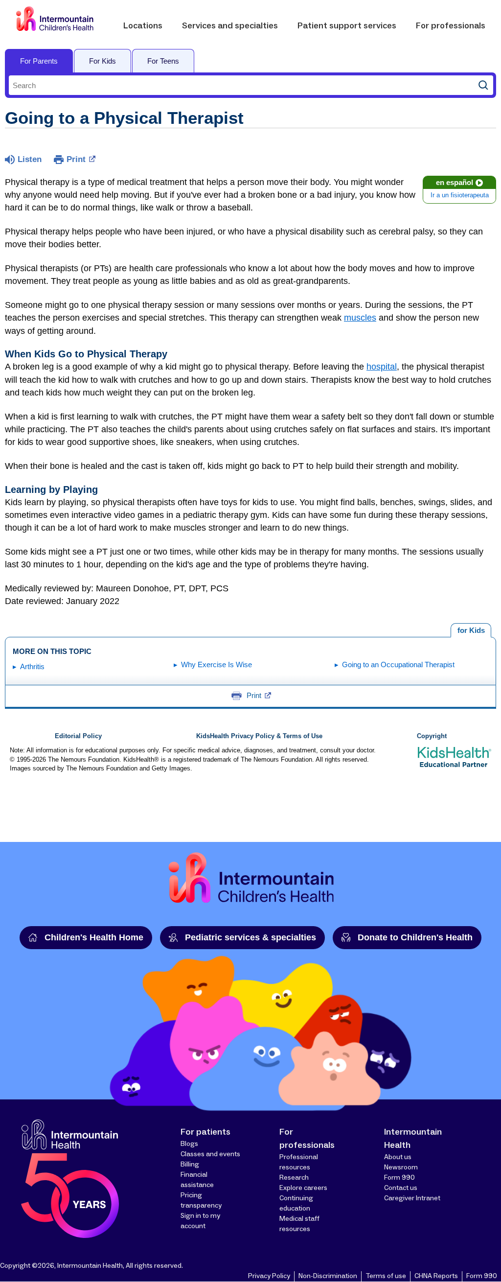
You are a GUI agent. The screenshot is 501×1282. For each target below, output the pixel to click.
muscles (360, 318)
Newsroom (401, 1167)
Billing (190, 1164)
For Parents (39, 61)
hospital (381, 367)
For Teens (163, 61)
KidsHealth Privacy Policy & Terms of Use (259, 736)
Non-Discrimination (327, 1276)
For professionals (450, 26)
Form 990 (399, 1177)
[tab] (471, 630)
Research (294, 1177)
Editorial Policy (78, 736)
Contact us (400, 1188)
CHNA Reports (436, 1276)
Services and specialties (230, 26)
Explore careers (303, 1188)
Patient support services (346, 26)
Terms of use (385, 1276)
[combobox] (241, 85)
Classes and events (210, 1154)
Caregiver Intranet (412, 1198)
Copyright (432, 736)
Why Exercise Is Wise (216, 664)
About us (397, 1157)
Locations (142, 26)
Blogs (189, 1144)
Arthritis (32, 666)
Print (76, 159)
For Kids (102, 61)
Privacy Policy (269, 1276)
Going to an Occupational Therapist (398, 664)
